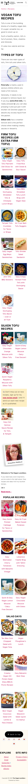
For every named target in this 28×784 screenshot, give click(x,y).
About (6, 757)
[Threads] (14, 739)
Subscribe (5, 763)
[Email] (14, 744)
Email (6, 760)
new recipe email (10, 398)
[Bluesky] (24, 739)
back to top (14, 734)
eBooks (6, 769)
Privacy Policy (22, 757)
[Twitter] (19, 739)
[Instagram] (9, 739)
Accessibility (22, 760)
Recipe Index (6, 766)
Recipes (11, 9)
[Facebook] (4, 739)
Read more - (6, 492)
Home (3, 9)
